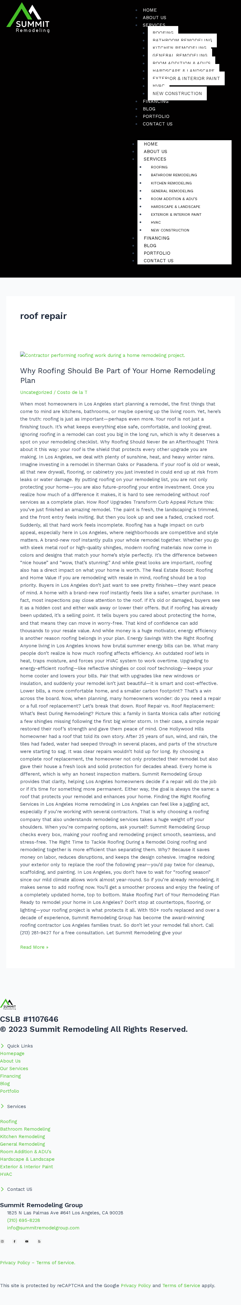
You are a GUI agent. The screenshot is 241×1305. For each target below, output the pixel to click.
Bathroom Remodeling (182, 40)
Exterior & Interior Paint (186, 78)
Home (151, 144)
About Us (155, 151)
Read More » (34, 946)
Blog (150, 245)
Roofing (163, 33)
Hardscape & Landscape (184, 71)
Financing (156, 238)
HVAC (159, 86)
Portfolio (157, 253)
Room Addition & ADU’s (182, 63)
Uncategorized (36, 392)
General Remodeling (180, 55)
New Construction (177, 93)
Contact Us (158, 124)
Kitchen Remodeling (179, 48)
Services (154, 25)
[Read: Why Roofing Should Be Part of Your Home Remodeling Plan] (102, 355)
